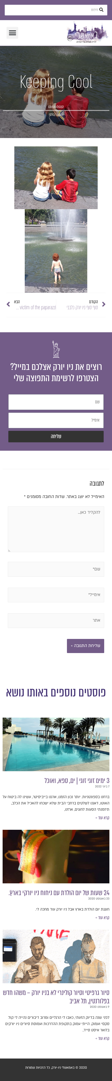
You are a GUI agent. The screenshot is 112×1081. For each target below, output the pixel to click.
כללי (52, 115)
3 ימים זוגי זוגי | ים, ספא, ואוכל (77, 781)
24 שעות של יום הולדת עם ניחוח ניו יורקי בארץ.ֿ (59, 893)
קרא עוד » (102, 818)
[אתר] (56, 622)
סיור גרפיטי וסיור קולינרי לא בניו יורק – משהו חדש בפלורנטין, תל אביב (56, 997)
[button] (12, 33)
